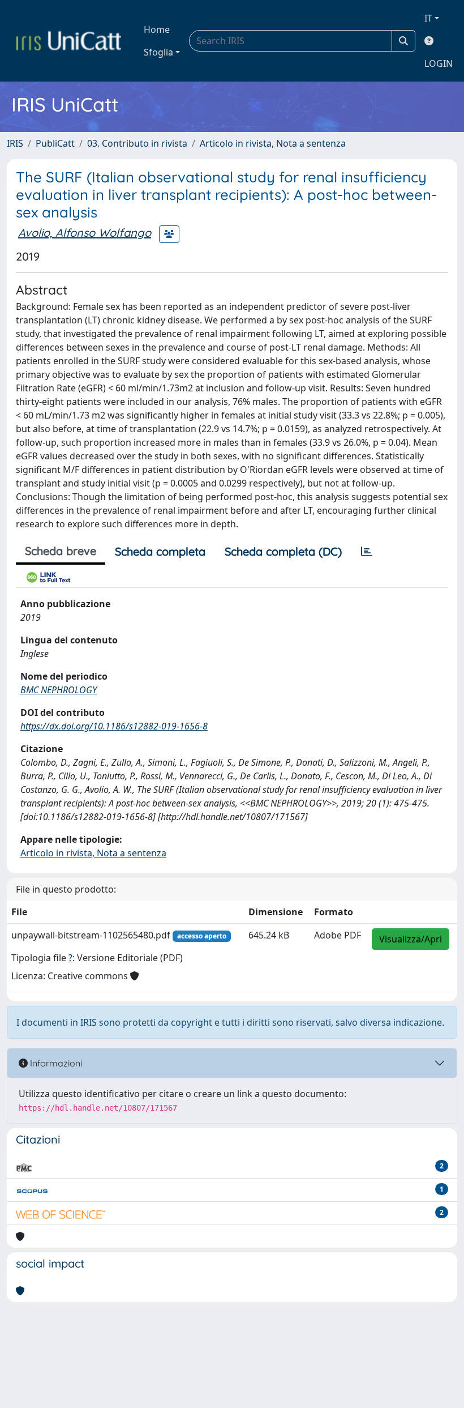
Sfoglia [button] (158, 52)
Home (157, 29)
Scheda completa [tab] (160, 551)
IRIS (15, 143)
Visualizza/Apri (410, 939)
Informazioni (55, 1063)
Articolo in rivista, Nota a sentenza (273, 143)
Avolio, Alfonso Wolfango (84, 232)
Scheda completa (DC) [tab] (283, 551)
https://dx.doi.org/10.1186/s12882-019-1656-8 (114, 726)
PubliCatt (55, 143)
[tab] (366, 552)
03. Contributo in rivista (137, 143)
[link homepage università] (68, 40)
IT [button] (428, 18)
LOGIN (438, 63)
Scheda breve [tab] (60, 551)
